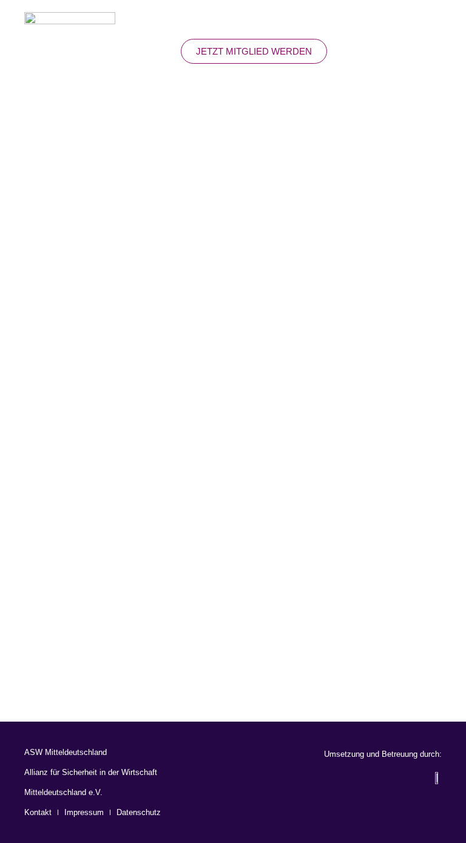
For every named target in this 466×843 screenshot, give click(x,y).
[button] (433, 51)
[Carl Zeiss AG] (233, 160)
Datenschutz (138, 812)
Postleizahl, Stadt (75, 458)
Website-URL (62, 510)
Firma (41, 299)
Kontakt (38, 812)
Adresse (48, 405)
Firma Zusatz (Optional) (92, 352)
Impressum (84, 812)
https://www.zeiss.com (84, 536)
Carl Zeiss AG (233, 236)
